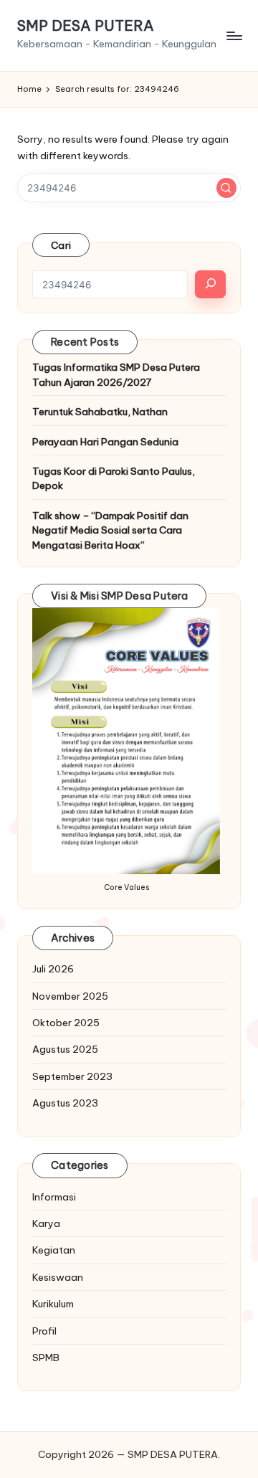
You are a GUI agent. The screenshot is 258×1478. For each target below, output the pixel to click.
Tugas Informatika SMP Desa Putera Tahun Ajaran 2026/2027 (116, 374)
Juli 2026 (53, 968)
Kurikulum (53, 1303)
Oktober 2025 (66, 1022)
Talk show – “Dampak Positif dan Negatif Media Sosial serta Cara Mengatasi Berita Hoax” (110, 530)
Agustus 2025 (65, 1049)
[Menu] (233, 35)
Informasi (54, 1196)
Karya (46, 1223)
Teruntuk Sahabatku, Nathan (100, 411)
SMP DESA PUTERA (85, 26)
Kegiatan (53, 1249)
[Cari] (210, 284)
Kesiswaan (57, 1277)
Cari (61, 245)
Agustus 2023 (65, 1102)
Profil (44, 1331)
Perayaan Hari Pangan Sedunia (105, 441)
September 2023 (72, 1076)
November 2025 (70, 996)
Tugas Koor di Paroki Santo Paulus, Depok (113, 478)
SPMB (45, 1357)
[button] (226, 188)
